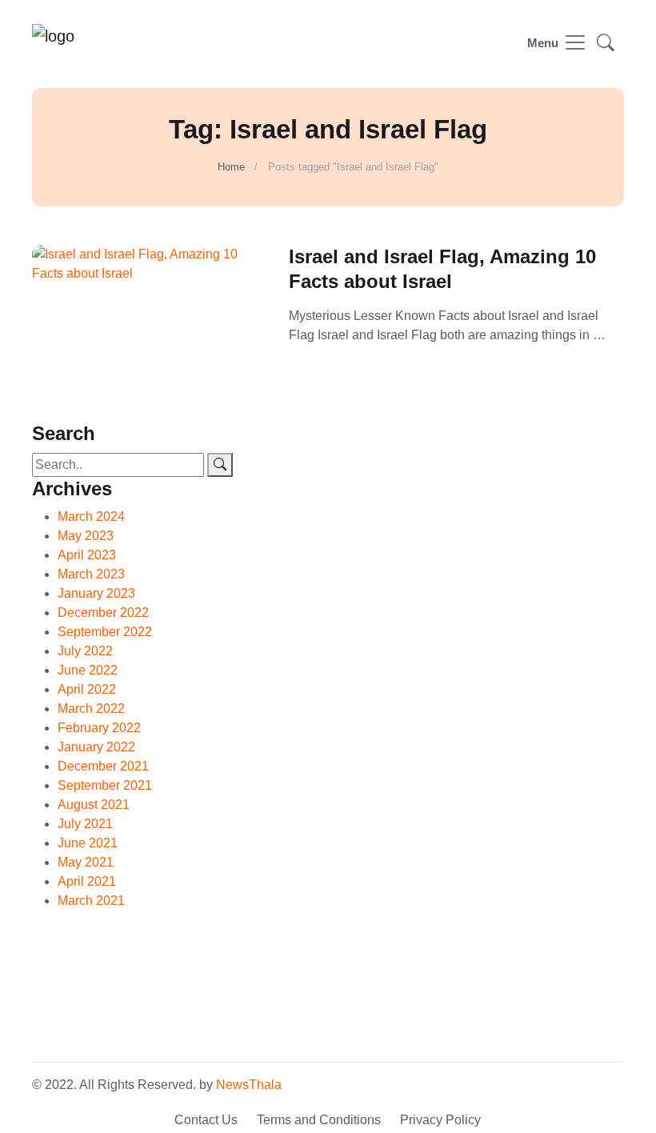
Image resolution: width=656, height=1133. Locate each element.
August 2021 (94, 804)
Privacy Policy (440, 1120)
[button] (605, 44)
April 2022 (87, 689)
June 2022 (88, 670)
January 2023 (96, 593)
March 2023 (91, 574)
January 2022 (96, 747)
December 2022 (103, 612)
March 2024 (91, 516)
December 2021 (103, 766)
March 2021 (91, 900)
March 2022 (91, 708)
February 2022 (99, 728)
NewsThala (249, 1084)
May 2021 (86, 862)
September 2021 (105, 785)
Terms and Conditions (319, 1120)
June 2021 (88, 843)
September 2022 (105, 632)
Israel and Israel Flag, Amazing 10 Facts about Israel (442, 269)
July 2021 (85, 824)
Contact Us (206, 1120)
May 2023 (86, 535)
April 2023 (87, 555)
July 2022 (85, 651)
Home (231, 167)
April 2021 (87, 881)
